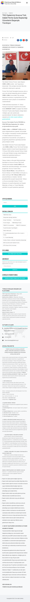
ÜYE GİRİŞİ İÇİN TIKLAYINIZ (15, 253)
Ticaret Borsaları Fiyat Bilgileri (10, 228)
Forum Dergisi (6, 222)
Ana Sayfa (4, 13)
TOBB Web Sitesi (7, 214)
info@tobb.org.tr (12, 399)
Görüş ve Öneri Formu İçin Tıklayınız (15, 278)
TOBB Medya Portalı (16, 222)
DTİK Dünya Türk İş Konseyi (9, 245)
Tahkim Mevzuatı (7, 230)
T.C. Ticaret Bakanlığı (8, 237)
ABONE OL (14, 269)
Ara (15, 206)
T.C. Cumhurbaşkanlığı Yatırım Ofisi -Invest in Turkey (13, 234)
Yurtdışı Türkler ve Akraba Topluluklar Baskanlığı (14, 240)
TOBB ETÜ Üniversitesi (8, 225)
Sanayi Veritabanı (7, 220)
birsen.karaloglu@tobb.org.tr (12, 340)
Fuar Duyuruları (17, 220)
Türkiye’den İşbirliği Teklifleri (10, 217)
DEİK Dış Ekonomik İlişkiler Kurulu (11, 242)
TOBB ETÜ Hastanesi (21, 225)
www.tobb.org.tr (11, 397)
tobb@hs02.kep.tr (6, 538)
